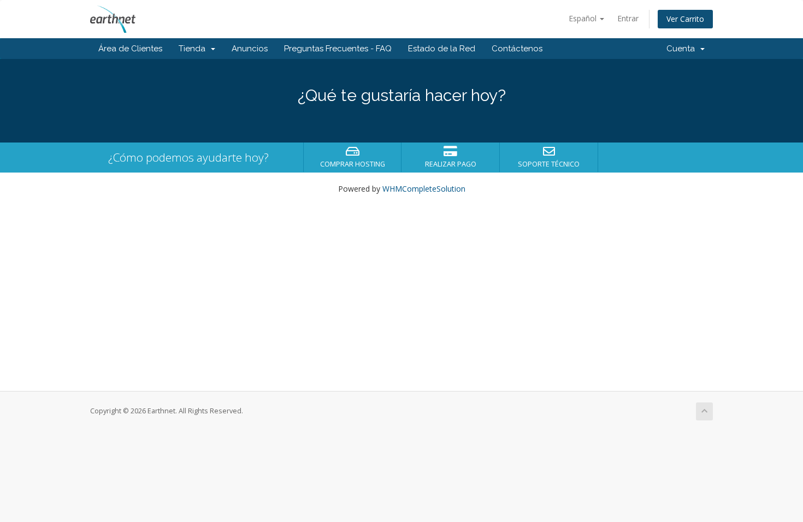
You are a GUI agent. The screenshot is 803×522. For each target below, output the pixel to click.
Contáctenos (517, 49)
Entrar (628, 18)
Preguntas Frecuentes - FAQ (338, 49)
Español (584, 18)
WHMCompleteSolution (423, 188)
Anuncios (250, 49)
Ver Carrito (685, 19)
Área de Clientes (130, 49)
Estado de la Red (441, 49)
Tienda (194, 49)
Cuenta (682, 49)
